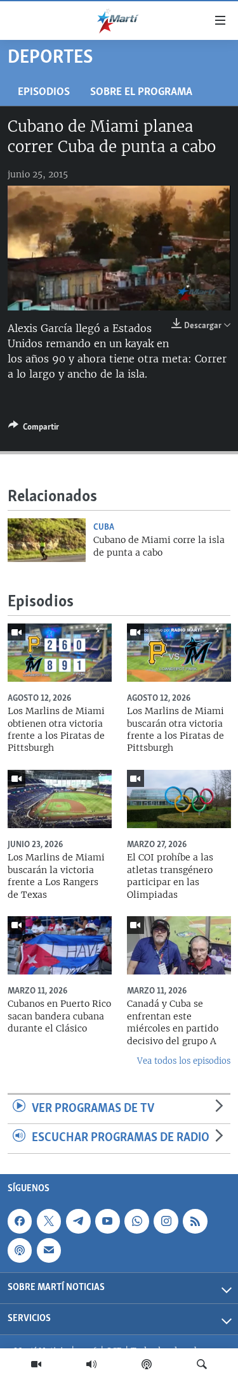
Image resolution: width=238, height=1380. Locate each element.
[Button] (33, 429)
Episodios (44, 92)
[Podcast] (147, 1364)
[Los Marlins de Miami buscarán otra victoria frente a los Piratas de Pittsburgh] (179, 652)
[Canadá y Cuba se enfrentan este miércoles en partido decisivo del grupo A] (179, 945)
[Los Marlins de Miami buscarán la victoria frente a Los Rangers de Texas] (60, 799)
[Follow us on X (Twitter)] (49, 1221)
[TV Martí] (36, 1364)
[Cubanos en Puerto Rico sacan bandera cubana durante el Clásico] (60, 945)
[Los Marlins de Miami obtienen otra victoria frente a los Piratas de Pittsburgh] (60, 652)
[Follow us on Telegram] (78, 1221)
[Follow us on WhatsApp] (136, 1221)
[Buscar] (202, 1364)
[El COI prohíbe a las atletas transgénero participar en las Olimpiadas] (179, 799)
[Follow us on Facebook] (20, 1221)
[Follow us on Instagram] (166, 1221)
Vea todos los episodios (183, 1061)
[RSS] (195, 1221)
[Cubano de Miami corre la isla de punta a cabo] (47, 540)
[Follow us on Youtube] (107, 1221)
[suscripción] (49, 1250)
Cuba (103, 527)
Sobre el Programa (141, 92)
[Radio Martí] (91, 1364)
